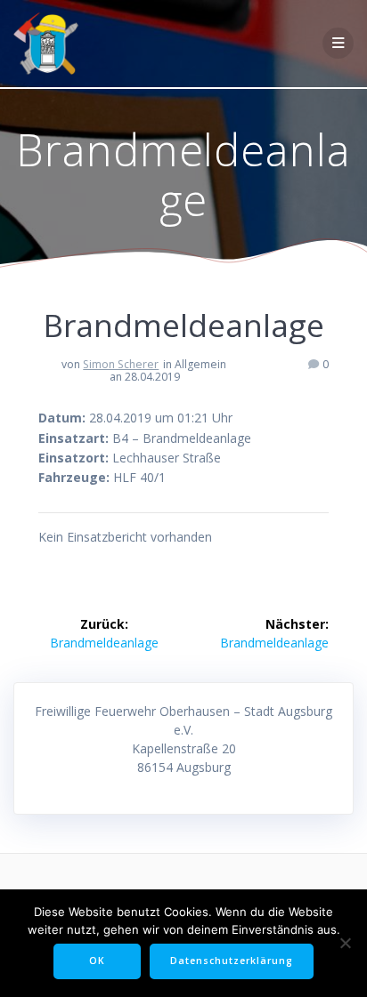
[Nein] (345, 943)
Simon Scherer (121, 364)
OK (97, 960)
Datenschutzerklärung (231, 960)
